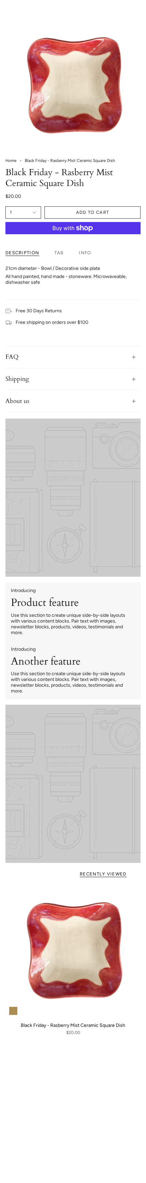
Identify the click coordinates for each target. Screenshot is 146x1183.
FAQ (12, 357)
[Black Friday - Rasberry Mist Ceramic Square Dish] (73, 951)
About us (17, 401)
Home (11, 160)
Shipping (17, 379)
